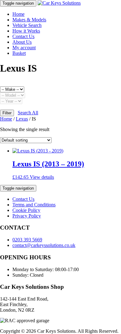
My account (24, 47)
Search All (28, 112)
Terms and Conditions (34, 204)
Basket (19, 53)
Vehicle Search (27, 25)
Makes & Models (29, 19)
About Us (22, 42)
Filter (6, 113)
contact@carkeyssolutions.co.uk (43, 245)
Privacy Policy (26, 215)
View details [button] (42, 177)
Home (18, 14)
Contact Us (23, 36)
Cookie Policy (26, 210)
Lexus (22, 118)
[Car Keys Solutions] (59, 3)
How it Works (26, 30)
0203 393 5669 (27, 239)
